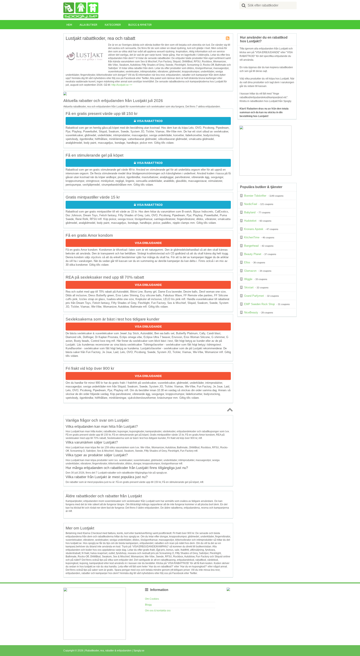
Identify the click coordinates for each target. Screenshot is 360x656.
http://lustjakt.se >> (121, 84)
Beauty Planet (252, 254)
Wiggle (248, 279)
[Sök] (243, 5)
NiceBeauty (251, 312)
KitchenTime (251, 237)
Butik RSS (228, 38)
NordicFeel (250, 204)
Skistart (249, 287)
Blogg (148, 604)
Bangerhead (251, 245)
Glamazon (250, 270)
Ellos (247, 262)
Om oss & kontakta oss (158, 610)
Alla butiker (88, 24)
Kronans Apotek (253, 229)
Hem (69, 24)
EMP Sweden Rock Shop (259, 304)
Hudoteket (250, 220)
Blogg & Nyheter (140, 24)
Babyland (249, 212)
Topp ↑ (229, 409)
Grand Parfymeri (254, 295)
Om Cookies (152, 598)
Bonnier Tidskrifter (255, 195)
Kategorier (113, 24)
